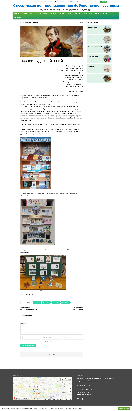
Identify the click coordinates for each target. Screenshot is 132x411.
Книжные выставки (25, 23)
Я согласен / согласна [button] (124, 408)
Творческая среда (92, 37)
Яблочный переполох (93, 76)
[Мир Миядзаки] (107, 68)
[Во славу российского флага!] (107, 49)
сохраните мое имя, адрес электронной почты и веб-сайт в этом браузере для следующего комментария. (46, 342)
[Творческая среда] (107, 39)
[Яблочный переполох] (107, 78)
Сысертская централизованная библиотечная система (66, 6)
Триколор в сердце (92, 27)
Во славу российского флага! (95, 46)
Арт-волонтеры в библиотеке (28, 309)
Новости (35, 23)
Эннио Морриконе (78, 309)
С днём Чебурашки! (93, 56)
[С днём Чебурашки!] (107, 58)
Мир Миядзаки (91, 66)
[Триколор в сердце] (107, 29)
